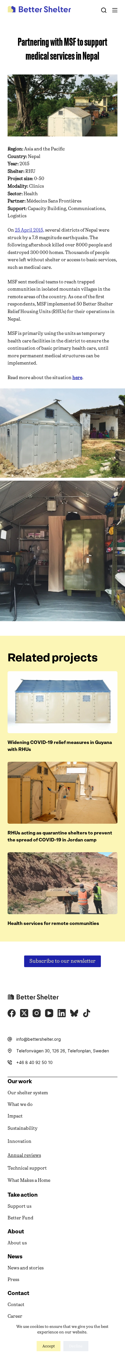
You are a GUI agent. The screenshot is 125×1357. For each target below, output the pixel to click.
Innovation (19, 1141)
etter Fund (22, 1218)
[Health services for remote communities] (62, 883)
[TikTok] (87, 1013)
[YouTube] (49, 1013)
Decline (76, 1346)
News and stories (26, 1268)
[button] (62, 433)
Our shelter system (28, 1092)
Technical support (27, 1168)
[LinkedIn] (62, 1013)
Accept (48, 1346)
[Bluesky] (74, 1013)
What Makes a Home (29, 1180)
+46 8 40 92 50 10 (34, 1062)
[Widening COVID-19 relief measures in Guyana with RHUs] (62, 702)
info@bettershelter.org (38, 1039)
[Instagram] (37, 1013)
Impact (15, 1116)
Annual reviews (24, 1155)
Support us (19, 1206)
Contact (16, 1304)
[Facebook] (12, 1013)
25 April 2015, (29, 230)
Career (15, 1316)
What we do (20, 1104)
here (77, 377)
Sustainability (23, 1128)
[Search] (103, 10)
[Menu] (114, 10)
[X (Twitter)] (24, 1013)
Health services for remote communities (53, 923)
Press (13, 1279)
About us (17, 1243)
